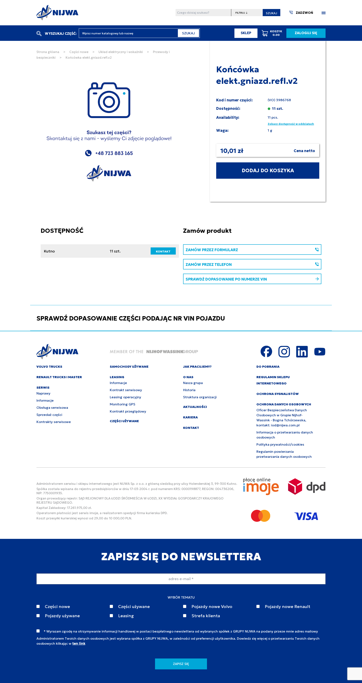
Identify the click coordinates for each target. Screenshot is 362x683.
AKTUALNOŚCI (195, 407)
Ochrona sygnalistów (277, 394)
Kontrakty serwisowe (53, 422)
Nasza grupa (193, 383)
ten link (78, 643)
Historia (189, 390)
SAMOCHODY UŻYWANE (129, 367)
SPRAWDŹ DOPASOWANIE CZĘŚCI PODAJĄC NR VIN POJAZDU (130, 318)
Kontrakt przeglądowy (128, 411)
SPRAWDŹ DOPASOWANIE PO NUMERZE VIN (226, 279)
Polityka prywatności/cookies (280, 444)
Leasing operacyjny (125, 397)
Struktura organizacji (200, 397)
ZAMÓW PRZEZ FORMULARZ (212, 249)
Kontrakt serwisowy (126, 390)
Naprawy (43, 393)
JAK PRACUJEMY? (197, 367)
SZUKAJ (271, 13)
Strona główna (47, 52)
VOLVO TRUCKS (49, 367)
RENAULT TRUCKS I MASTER (59, 377)
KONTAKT (163, 251)
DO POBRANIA (267, 367)
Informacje (45, 400)
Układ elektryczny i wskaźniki (120, 52)
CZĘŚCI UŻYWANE (124, 421)
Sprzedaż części (49, 415)
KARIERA (190, 417)
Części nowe (78, 52)
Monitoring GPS (122, 404)
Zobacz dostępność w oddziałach (291, 123)
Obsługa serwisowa (52, 407)
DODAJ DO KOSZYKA (268, 170)
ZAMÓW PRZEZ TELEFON (209, 264)
